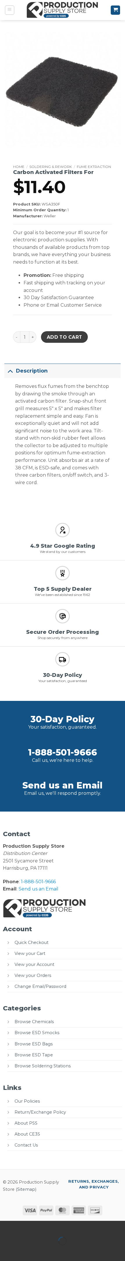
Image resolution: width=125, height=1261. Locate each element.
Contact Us (26, 1145)
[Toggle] (10, 370)
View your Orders (33, 975)
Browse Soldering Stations (43, 1066)
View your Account (34, 964)
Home (18, 166)
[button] (9, 10)
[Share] (39, 1226)
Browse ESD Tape (34, 1055)
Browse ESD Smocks (37, 1032)
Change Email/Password (40, 986)
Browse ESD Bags (34, 1044)
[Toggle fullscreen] (22, 1226)
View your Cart (30, 953)
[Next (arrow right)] (22, 1251)
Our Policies (27, 1101)
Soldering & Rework (50, 166)
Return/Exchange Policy (40, 1112)
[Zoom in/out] (5, 1226)
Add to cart (64, 337)
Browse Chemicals (34, 1021)
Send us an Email (62, 785)
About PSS (26, 1123)
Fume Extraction (94, 166)
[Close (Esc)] (57, 1226)
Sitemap (26, 1189)
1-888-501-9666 (62, 752)
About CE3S (27, 1134)
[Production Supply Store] (62, 10)
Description (32, 371)
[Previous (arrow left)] (5, 1251)
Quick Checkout (32, 942)
